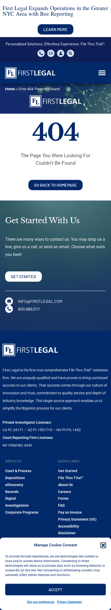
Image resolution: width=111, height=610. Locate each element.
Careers (64, 492)
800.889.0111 (29, 308)
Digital (10, 498)
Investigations (17, 505)
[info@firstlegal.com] (9, 301)
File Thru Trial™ (71, 478)
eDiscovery (14, 485)
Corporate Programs (21, 512)
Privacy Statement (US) (77, 519)
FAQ (61, 505)
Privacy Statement (69, 602)
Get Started (67, 471)
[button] (103, 545)
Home (10, 89)
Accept (55, 589)
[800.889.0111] (9, 309)
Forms (63, 498)
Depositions (15, 478)
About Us (65, 485)
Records (12, 492)
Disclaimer (67, 533)
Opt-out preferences (40, 602)
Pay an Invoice (70, 512)
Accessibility (68, 526)
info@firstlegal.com (40, 301)
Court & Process (18, 471)
